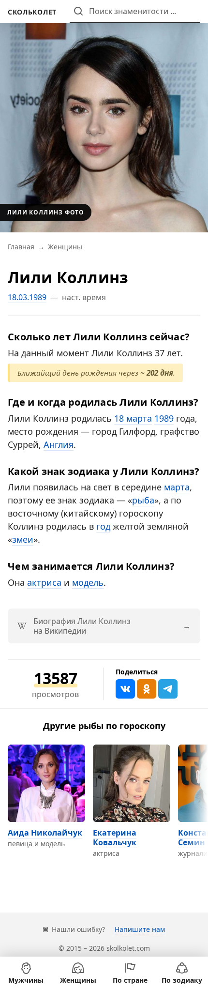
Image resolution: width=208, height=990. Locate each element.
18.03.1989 (27, 297)
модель (88, 582)
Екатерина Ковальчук (114, 837)
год (103, 526)
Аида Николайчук (45, 832)
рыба (143, 500)
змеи (22, 539)
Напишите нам (140, 929)
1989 (164, 418)
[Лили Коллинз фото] (104, 116)
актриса (44, 582)
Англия (59, 444)
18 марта (133, 418)
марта (177, 487)
